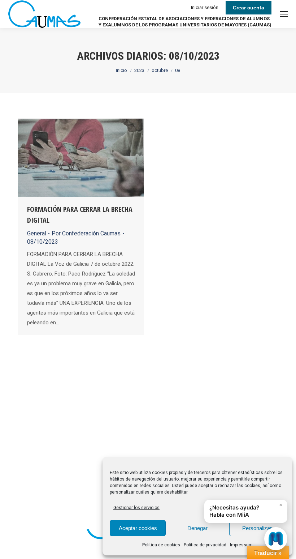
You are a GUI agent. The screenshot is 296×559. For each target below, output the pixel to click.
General (36, 233)
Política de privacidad (205, 544)
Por (86, 233)
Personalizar (257, 528)
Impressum (241, 544)
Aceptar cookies (138, 528)
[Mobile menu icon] (284, 14)
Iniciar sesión (204, 7)
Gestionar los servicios (136, 507)
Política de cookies (161, 544)
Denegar (197, 528)
